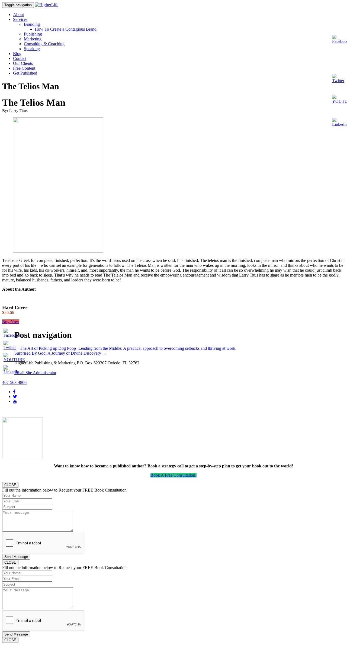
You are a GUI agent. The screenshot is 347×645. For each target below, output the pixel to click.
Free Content (24, 68)
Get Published (25, 73)
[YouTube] (15, 401)
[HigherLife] (46, 4)
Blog (17, 53)
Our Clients (23, 63)
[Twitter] (15, 396)
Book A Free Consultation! (173, 475)
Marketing (32, 39)
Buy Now (10, 321)
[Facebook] (14, 391)
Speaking (32, 48)
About (18, 14)
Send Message (16, 557)
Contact (19, 58)
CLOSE (10, 485)
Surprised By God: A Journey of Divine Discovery (60, 353)
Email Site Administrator (35, 372)
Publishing (33, 34)
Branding (32, 24)
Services (20, 19)
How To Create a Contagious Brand (66, 29)
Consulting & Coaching (44, 43)
